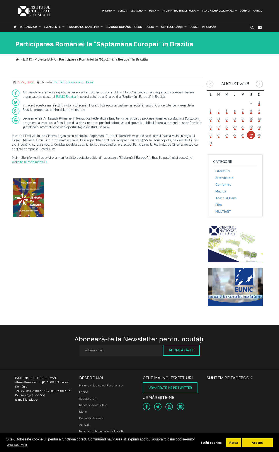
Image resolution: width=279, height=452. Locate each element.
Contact (245, 11)
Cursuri (123, 11)
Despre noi (137, 11)
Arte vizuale (224, 178)
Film (218, 205)
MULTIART (223, 211)
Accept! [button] (257, 442)
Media (152, 11)
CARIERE (257, 11)
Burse (194, 27)
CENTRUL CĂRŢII (172, 27)
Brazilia (58, 82)
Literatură (222, 171)
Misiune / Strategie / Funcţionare (100, 385)
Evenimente (52, 27)
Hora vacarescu (74, 82)
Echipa (83, 392)
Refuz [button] (233, 442)
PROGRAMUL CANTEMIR (83, 27)
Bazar (90, 82)
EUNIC (150, 27)
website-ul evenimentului (29, 162)
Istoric (83, 411)
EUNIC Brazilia (66, 96)
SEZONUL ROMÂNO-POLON (124, 27)
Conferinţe (223, 184)
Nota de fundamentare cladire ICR (101, 431)
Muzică (220, 191)
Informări (209, 27)
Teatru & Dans (225, 198)
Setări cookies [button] (211, 442)
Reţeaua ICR (28, 27)
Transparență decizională (218, 11)
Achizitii (84, 424)
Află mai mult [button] (17, 445)
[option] (28, 198)
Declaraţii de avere (91, 418)
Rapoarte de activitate (93, 405)
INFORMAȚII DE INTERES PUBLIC (179, 11)
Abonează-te (181, 350)
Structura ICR (87, 398)
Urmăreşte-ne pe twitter (170, 388)
